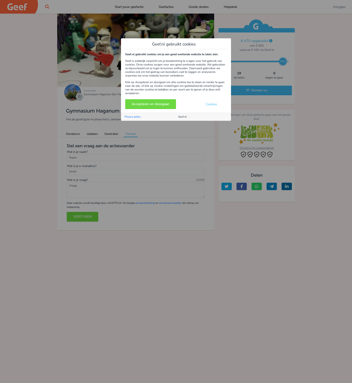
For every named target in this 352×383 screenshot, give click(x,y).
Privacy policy (133, 116)
